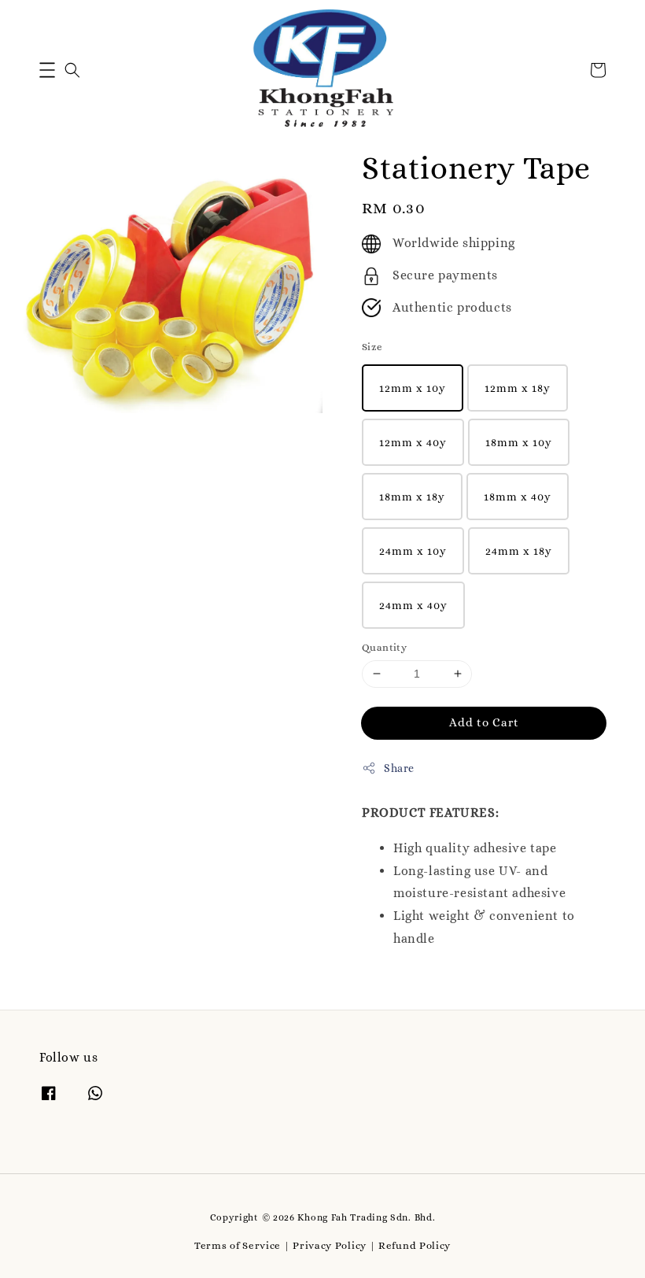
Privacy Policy (330, 1245)
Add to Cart (484, 722)
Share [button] (399, 768)
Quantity (384, 647)
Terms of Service (237, 1245)
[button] (47, 70)
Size (372, 347)
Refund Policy (414, 1245)
